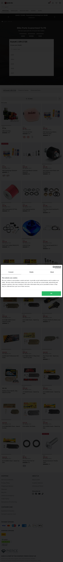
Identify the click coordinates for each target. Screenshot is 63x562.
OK (51, 293)
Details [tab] (32, 272)
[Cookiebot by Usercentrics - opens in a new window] (54, 267)
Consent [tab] (10, 272)
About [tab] (52, 272)
